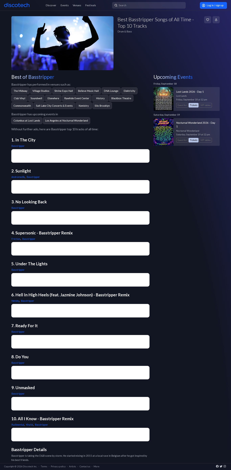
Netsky (15, 300)
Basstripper (18, 145)
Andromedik (18, 176)
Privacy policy (58, 466)
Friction (15, 238)
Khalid (29, 424)
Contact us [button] (84, 466)
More (96, 466)
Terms (44, 466)
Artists (72, 466)
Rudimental (17, 424)
